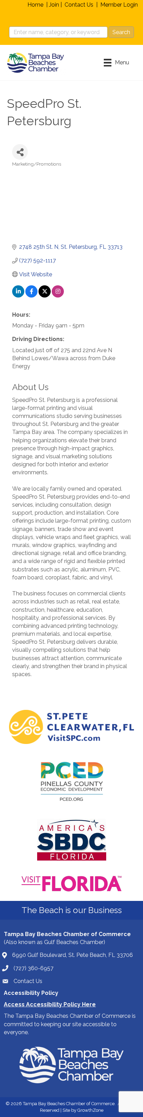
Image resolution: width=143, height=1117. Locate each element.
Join (54, 4)
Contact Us (79, 4)
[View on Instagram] (58, 295)
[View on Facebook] (31, 295)
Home (35, 4)
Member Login (119, 4)
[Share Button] (20, 152)
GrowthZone (90, 1110)
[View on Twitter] (45, 295)
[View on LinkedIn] (18, 295)
